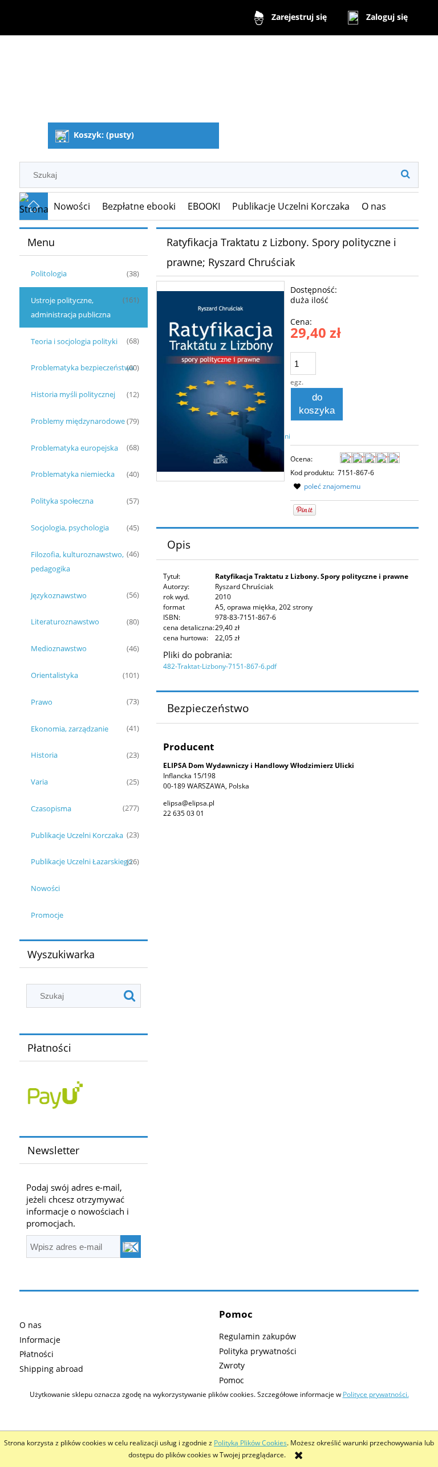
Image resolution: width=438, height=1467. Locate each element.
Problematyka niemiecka (73, 474)
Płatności (36, 1354)
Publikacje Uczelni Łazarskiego (81, 861)
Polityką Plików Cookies (250, 1443)
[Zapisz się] (130, 1246)
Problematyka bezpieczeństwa (82, 367)
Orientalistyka (54, 675)
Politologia (49, 273)
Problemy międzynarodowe (78, 421)
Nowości (45, 888)
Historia (44, 755)
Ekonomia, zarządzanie (69, 729)
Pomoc (231, 1380)
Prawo (41, 702)
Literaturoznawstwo (65, 621)
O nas (30, 1324)
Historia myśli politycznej (73, 394)
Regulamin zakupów (257, 1336)
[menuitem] (72, 206)
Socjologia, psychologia (70, 527)
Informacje (39, 1339)
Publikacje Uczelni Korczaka (77, 835)
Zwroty (232, 1365)
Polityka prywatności (258, 1351)
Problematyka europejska (74, 448)
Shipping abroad (51, 1368)
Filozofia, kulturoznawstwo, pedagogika (77, 561)
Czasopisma (51, 808)
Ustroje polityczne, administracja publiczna (71, 307)
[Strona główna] (78, 80)
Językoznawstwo (59, 595)
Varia (39, 782)
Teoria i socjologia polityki (74, 341)
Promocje (47, 915)
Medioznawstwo (59, 648)
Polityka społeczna (62, 501)
